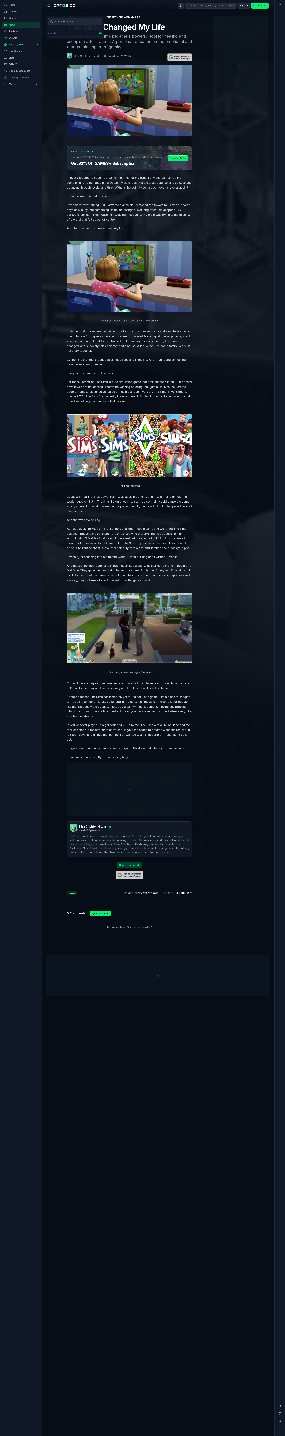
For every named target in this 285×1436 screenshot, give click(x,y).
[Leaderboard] (280, 1413)
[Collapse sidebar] (48, 5)
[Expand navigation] (280, 1432)
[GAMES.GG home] (64, 5)
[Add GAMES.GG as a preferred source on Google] (179, 57)
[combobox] (181, 6)
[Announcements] (280, 1406)
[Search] (51, 21)
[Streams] (280, 1421)
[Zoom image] (129, 276)
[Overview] (280, 4)
